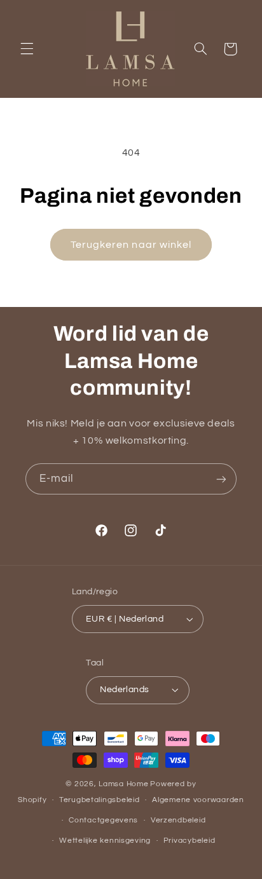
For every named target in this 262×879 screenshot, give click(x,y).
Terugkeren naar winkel (131, 245)
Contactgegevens (103, 820)
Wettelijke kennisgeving (105, 840)
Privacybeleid (189, 840)
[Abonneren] (221, 478)
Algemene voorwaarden (198, 799)
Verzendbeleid (178, 820)
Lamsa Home (123, 783)
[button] (26, 49)
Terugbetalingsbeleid (99, 799)
